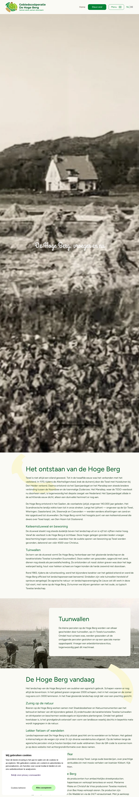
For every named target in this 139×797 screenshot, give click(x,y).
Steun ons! (97, 7)
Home (82, 7)
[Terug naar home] (25, 7)
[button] (116, 7)
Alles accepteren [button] (43, 788)
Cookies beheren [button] (18, 788)
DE (131, 7)
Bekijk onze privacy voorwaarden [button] (26, 775)
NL (128, 7)
